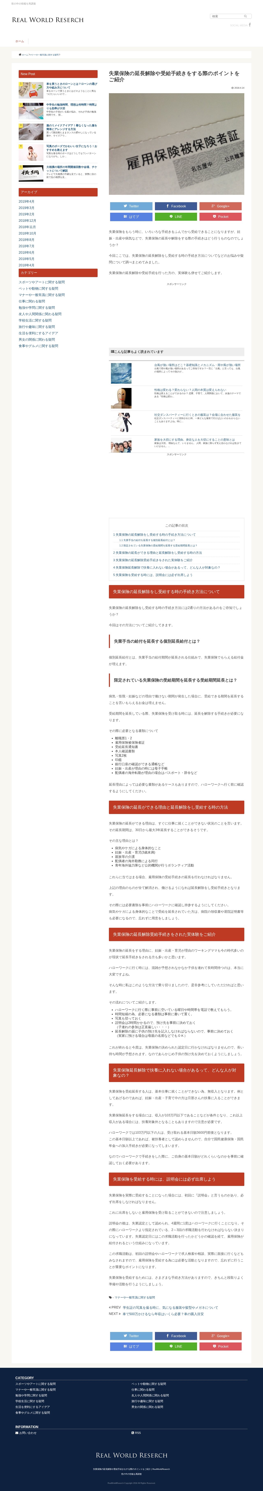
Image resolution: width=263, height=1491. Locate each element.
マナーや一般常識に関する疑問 (135, 1297)
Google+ (223, 206)
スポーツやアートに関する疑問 (42, 282)
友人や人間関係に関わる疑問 (40, 314)
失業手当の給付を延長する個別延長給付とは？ (147, 540)
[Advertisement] (176, 315)
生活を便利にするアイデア (38, 333)
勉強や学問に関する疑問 (37, 307)
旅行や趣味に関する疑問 (37, 327)
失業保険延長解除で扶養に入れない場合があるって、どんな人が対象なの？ (166, 567)
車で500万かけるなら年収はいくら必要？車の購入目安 (163, 1314)
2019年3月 (27, 208)
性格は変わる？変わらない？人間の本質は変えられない (190, 389)
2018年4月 (27, 265)
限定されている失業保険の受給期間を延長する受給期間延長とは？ (158, 545)
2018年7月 (27, 246)
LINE (178, 216)
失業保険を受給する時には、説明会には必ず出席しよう (153, 575)
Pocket (223, 216)
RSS (138, 1432)
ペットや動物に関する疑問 (38, 288)
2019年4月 (27, 201)
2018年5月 (27, 259)
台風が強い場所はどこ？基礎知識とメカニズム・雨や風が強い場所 (197, 365)
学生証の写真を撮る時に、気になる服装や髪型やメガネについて (170, 1307)
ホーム (19, 41)
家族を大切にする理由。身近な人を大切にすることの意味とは (194, 439)
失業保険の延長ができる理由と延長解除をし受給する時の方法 (157, 552)
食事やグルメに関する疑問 (38, 346)
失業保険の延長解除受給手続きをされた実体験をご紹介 (153, 560)
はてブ (134, 216)
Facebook (178, 206)
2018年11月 (27, 227)
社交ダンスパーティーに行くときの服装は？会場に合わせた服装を (197, 414)
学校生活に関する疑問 (35, 320)
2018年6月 (27, 252)
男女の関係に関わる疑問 (37, 339)
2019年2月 (27, 214)
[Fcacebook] (250, 25)
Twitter (134, 206)
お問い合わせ (28, 1432)
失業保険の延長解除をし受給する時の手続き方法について (154, 534)
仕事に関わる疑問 (32, 301)
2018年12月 (27, 220)
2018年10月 (27, 233)
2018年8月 (27, 240)
